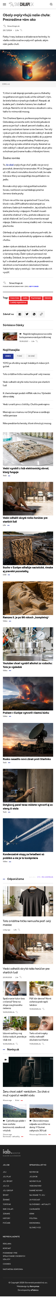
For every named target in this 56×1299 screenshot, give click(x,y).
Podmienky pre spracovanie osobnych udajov (14, 1256)
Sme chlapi (8, 1209)
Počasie (6, 1223)
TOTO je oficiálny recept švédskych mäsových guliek (26, 365)
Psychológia (36, 298)
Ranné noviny (36, 1191)
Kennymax (34, 1286)
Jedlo (25, 298)
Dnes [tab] (8, 356)
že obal (10, 165)
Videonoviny (35, 1186)
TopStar (7, 1204)
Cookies (7, 1264)
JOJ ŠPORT (7, 1181)
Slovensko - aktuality (40, 1204)
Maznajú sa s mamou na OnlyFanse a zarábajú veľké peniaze (26, 414)
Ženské (6, 1200)
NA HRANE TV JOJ (37, 1195)
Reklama (7, 1244)
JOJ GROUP (8, 1191)
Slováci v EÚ (35, 1228)
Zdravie (48, 298)
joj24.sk (33, 1177)
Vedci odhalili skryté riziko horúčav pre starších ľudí (26, 383)
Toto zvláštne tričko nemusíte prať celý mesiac (26, 374)
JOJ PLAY (7, 1177)
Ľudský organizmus (18, 302)
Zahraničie (34, 1209)
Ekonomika (34, 1223)
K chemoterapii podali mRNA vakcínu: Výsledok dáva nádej (27, 395)
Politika (33, 1218)
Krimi (31, 1214)
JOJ (4, 1172)
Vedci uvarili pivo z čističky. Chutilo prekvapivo (26, 404)
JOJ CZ (6, 1186)
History (6, 1218)
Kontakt (7, 1248)
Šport (6, 1195)
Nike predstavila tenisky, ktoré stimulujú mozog (27, 423)
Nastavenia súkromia (13, 1269)
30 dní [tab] (31, 356)
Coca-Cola (14, 298)
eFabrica (34, 1290)
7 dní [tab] (19, 356)
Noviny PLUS (35, 1181)
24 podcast (34, 1200)
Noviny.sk (33, 1172)
